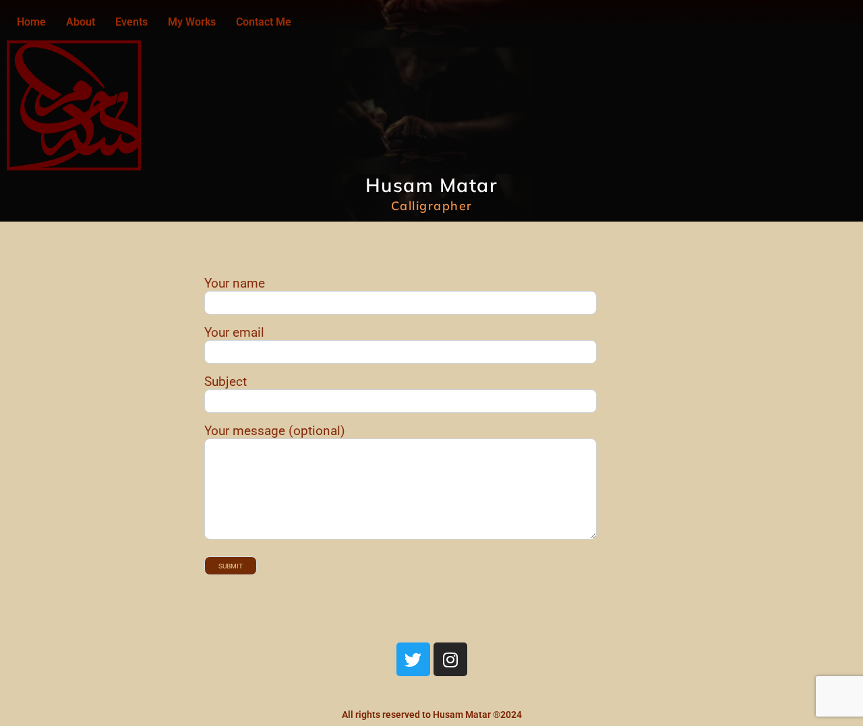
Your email (234, 332)
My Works (192, 21)
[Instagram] (450, 659)
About (80, 21)
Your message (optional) (274, 430)
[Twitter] (413, 659)
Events (131, 21)
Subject (225, 381)
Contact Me (263, 21)
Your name (234, 283)
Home (31, 21)
